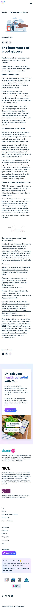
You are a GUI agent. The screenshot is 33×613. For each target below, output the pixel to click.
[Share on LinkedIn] (3, 42)
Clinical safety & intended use (10, 514)
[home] (3, 3)
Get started (10, 410)
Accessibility (5, 540)
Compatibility (5, 537)
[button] (30, 3)
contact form (7, 570)
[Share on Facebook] (10, 42)
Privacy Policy (5, 517)
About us (4, 533)
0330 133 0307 (15, 568)
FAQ (3, 543)
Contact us (5, 530)
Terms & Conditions (7, 521)
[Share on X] (6, 42)
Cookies (4, 511)
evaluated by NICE (24, 472)
